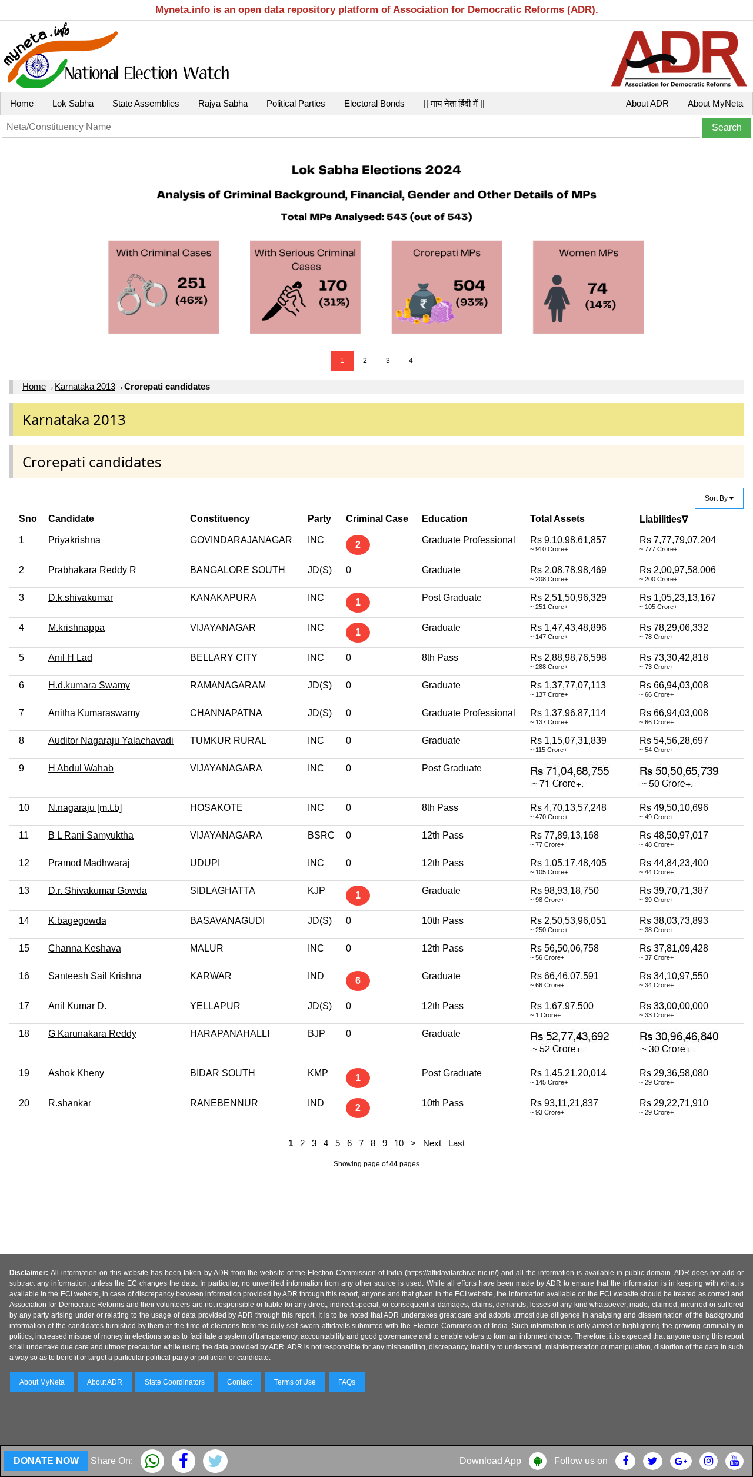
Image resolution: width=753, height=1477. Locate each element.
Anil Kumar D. (77, 1006)
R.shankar (69, 1103)
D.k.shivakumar (80, 598)
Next (433, 1143)
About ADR (647, 103)
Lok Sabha (73, 103)
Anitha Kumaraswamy (94, 713)
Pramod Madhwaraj (89, 863)
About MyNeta (715, 103)
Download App (490, 1461)
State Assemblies (145, 103)
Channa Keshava (84, 948)
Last (457, 1143)
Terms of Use (295, 1382)
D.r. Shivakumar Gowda (97, 891)
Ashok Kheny (76, 1073)
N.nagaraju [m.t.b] (85, 808)
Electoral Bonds (374, 103)
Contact (239, 1382)
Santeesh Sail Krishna (95, 976)
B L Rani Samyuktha (91, 835)
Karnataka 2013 (85, 386)
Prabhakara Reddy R (92, 570)
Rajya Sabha (223, 103)
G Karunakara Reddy (92, 1034)
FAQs (346, 1382)
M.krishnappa (76, 628)
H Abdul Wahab (81, 768)
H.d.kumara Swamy (89, 685)
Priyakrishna (74, 540)
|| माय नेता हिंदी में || (454, 103)
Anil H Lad (70, 658)
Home (22, 103)
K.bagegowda (77, 921)
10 (399, 1143)
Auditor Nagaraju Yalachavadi (111, 741)
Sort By (717, 498)
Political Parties (295, 103)
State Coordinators (175, 1382)
